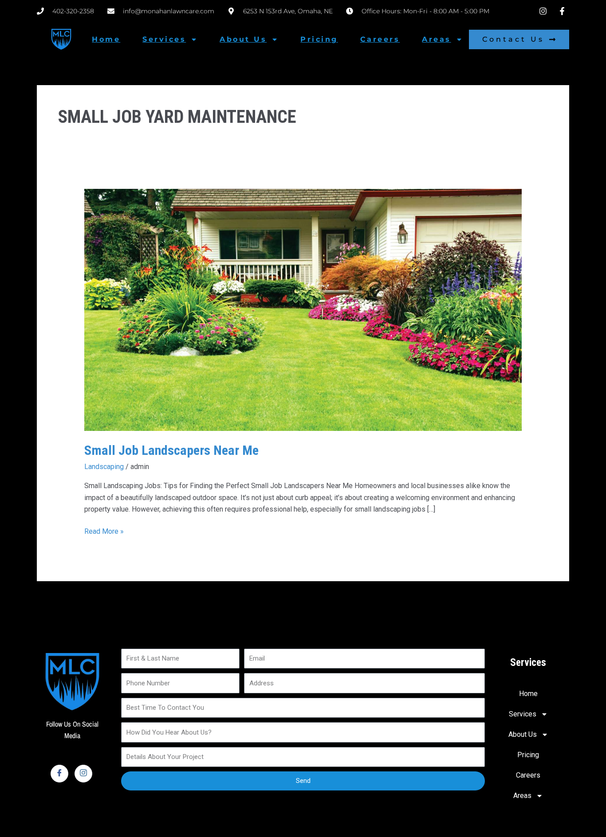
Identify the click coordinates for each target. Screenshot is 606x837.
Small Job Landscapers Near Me (171, 450)
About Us (243, 39)
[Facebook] (59, 773)
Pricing (319, 39)
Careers (380, 39)
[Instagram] (83, 773)
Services (164, 39)
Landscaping (104, 466)
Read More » (104, 531)
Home (106, 39)
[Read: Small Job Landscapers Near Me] (303, 309)
